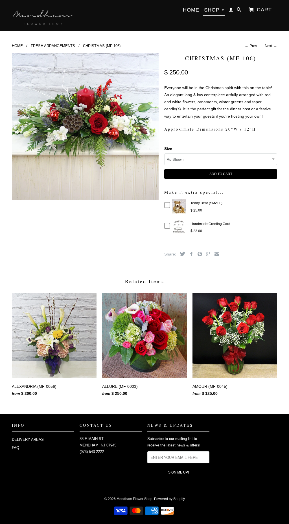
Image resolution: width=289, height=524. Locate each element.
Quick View (179, 211)
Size (168, 148)
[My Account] (231, 10)
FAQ (15, 448)
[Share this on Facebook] (190, 254)
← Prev (251, 46)
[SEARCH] (239, 10)
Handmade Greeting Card (210, 224)
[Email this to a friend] (215, 254)
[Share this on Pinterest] (198, 254)
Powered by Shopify (169, 499)
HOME (191, 10)
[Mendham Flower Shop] (43, 15)
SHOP (214, 10)
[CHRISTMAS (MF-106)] (85, 126)
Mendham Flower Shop (134, 499)
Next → (271, 46)
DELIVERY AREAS (28, 439)
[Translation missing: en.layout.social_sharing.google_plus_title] (207, 254)
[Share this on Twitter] (181, 253)
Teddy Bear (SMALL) (206, 203)
